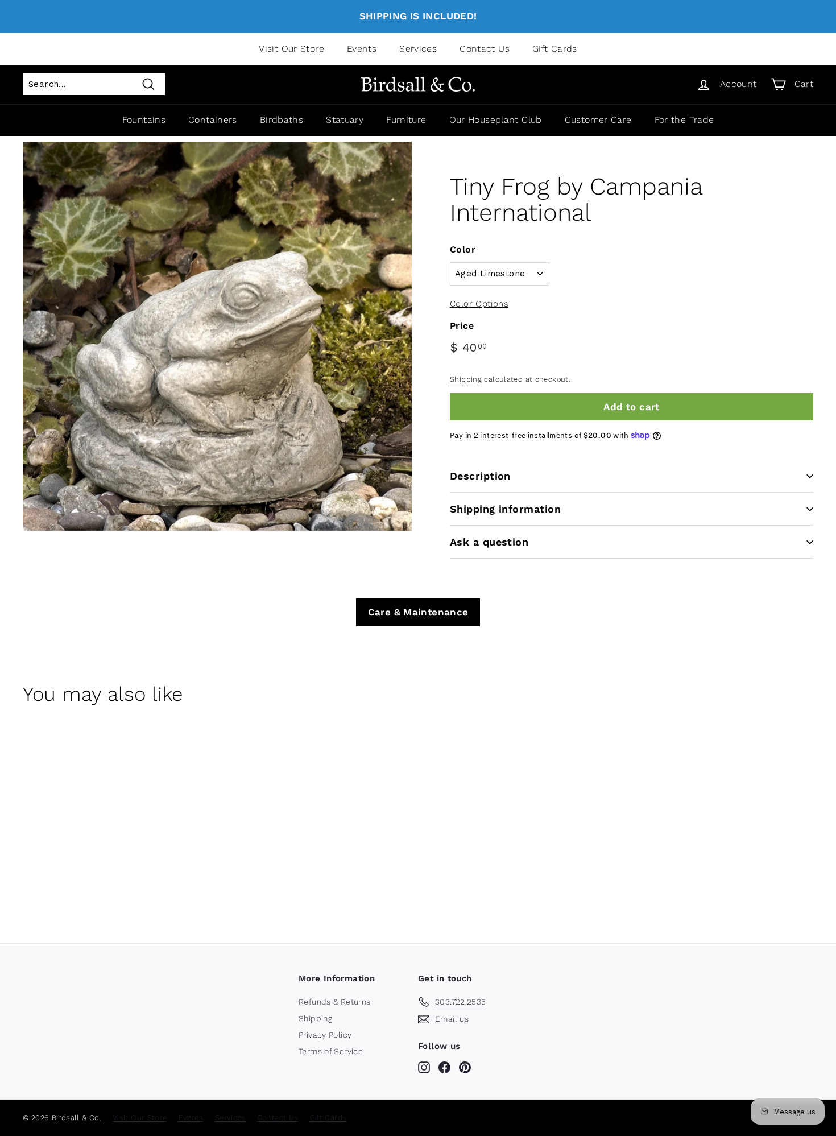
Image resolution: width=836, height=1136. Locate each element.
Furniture (406, 119)
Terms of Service (331, 1051)
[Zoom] (217, 336)
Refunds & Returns (334, 1001)
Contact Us (485, 48)
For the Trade (684, 119)
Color (462, 249)
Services (418, 48)
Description (480, 476)
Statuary (344, 119)
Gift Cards (554, 48)
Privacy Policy (325, 1034)
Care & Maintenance (418, 612)
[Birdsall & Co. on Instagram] (424, 1067)
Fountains (143, 119)
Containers (212, 119)
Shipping (466, 379)
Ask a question (489, 542)
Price (462, 325)
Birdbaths (281, 119)
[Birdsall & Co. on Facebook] (444, 1067)
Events (361, 48)
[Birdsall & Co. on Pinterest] (465, 1067)
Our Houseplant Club (495, 119)
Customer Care (598, 119)
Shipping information (505, 509)
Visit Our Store (291, 48)
